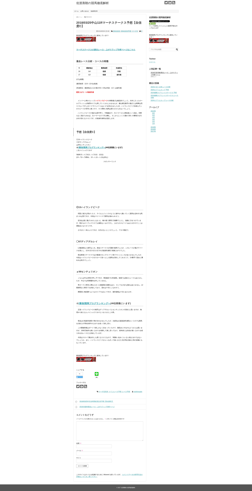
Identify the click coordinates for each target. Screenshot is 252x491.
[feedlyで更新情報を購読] (169, 2)
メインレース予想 (115, 391)
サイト (78, 458)
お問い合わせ (84, 11)
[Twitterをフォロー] (166, 2)
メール (79, 450)
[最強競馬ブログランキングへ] (86, 41)
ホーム (76, 11)
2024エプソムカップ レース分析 (162, 100)
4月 (153, 117)
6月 (153, 113)
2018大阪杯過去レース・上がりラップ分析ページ (97, 407)
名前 (78, 443)
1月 (153, 123)
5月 (153, 115)
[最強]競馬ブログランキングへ (91, 147)
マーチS (135, 31)
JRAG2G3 (116, 31)
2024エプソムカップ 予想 (160, 90)
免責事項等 (94, 11)
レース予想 (126, 391)
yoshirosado (138, 391)
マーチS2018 (103, 391)
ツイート (152, 62)
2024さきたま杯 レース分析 (160, 87)
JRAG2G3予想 (126, 31)
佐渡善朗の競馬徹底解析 (92, 3)
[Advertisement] (109, 182)
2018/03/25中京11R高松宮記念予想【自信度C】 (96, 401)
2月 (153, 121)
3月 (153, 119)
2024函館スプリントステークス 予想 (164, 92)
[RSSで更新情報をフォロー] (173, 2)
